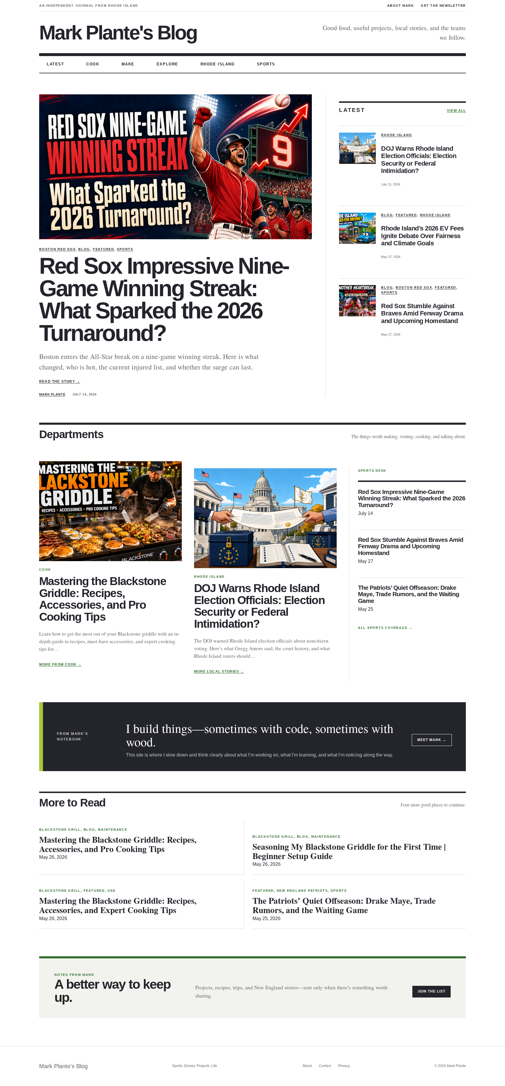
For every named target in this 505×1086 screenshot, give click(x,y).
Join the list (431, 991)
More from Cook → (60, 664)
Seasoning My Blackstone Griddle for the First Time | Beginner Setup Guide (349, 851)
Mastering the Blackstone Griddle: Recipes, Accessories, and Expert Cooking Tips (117, 905)
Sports (125, 249)
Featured (103, 249)
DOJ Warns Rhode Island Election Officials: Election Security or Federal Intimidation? (418, 159)
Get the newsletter (443, 5)
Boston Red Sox (57, 249)
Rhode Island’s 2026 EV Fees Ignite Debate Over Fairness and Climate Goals (422, 236)
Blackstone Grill (60, 829)
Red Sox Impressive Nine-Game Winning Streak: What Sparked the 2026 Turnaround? (164, 299)
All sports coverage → (385, 627)
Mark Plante (52, 394)
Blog (84, 249)
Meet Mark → (431, 740)
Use (111, 890)
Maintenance (112, 829)
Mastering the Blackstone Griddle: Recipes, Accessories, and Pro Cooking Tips (102, 599)
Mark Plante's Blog (118, 32)
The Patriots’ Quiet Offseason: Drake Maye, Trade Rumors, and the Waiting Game (408, 594)
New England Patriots (302, 890)
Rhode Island (396, 135)
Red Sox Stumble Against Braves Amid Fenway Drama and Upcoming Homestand (422, 313)
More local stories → (219, 671)
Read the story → (59, 381)
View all (456, 111)
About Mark (400, 5)
